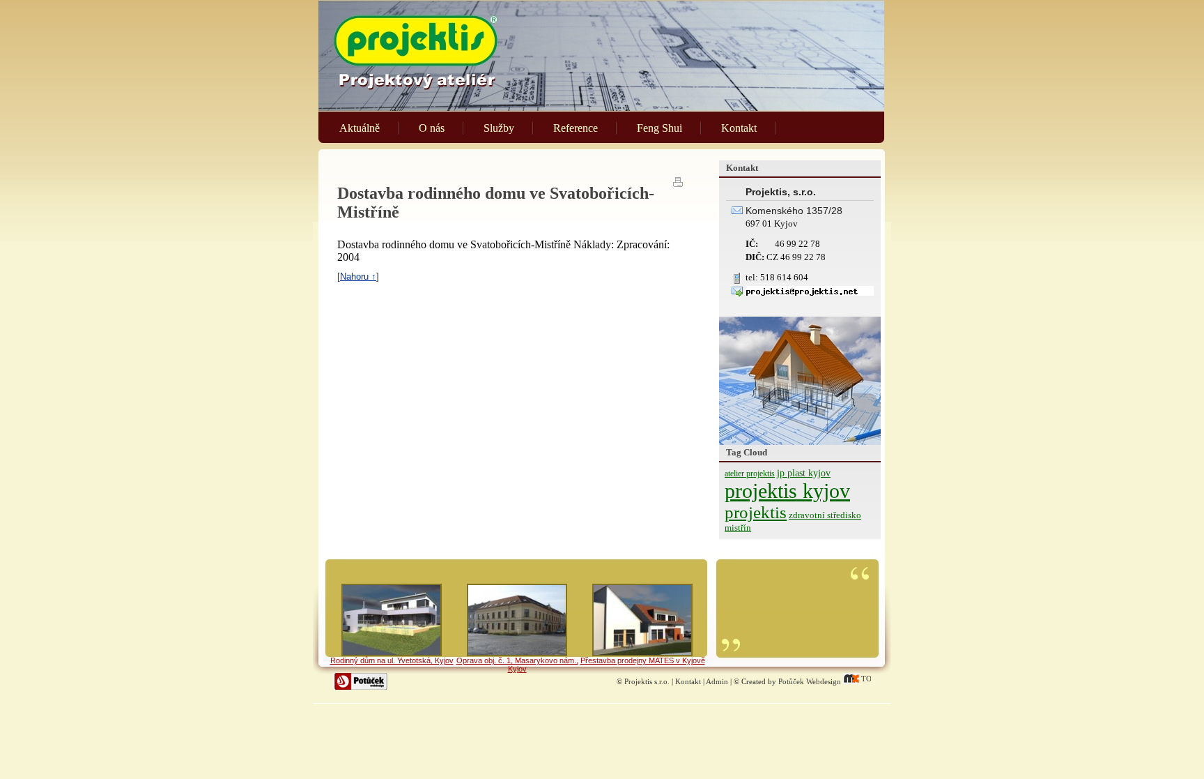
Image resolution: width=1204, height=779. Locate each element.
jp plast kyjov (804, 473)
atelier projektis (750, 473)
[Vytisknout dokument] (679, 181)
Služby (499, 128)
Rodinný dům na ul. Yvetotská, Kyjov (392, 660)
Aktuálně (359, 128)
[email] (810, 293)
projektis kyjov (787, 490)
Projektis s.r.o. (647, 681)
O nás (432, 128)
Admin (717, 681)
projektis (756, 512)
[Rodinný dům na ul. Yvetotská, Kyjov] (391, 620)
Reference (575, 128)
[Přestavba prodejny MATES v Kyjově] (642, 620)
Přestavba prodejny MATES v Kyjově (642, 660)
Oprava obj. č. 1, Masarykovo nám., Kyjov (517, 664)
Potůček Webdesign (809, 681)
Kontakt (739, 128)
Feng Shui (659, 128)
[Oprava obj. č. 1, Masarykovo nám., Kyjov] (517, 620)
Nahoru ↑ (358, 276)
